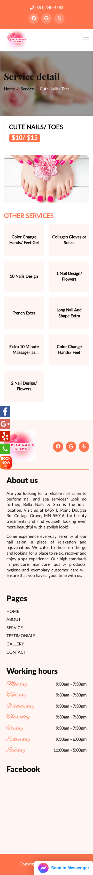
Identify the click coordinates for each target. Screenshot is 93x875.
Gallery (15, 644)
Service (27, 89)
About (13, 619)
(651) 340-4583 (49, 8)
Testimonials (20, 636)
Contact (16, 652)
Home (9, 89)
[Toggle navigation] (86, 40)
